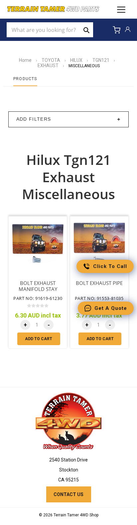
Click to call (110, 266)
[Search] (86, 30)
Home (25, 60)
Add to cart (38, 338)
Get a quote (110, 308)
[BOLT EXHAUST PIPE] (99, 245)
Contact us (68, 494)
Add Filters (33, 119)
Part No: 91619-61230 (37, 298)
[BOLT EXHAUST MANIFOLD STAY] (38, 245)
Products (25, 78)
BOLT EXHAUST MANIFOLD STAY (38, 286)
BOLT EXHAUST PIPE (99, 283)
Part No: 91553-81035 (99, 298)
